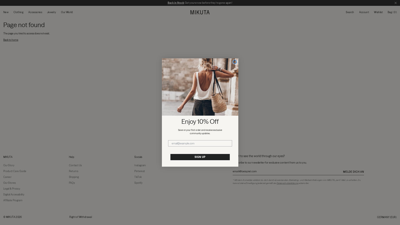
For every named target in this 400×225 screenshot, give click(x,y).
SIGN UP (200, 157)
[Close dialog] (235, 62)
